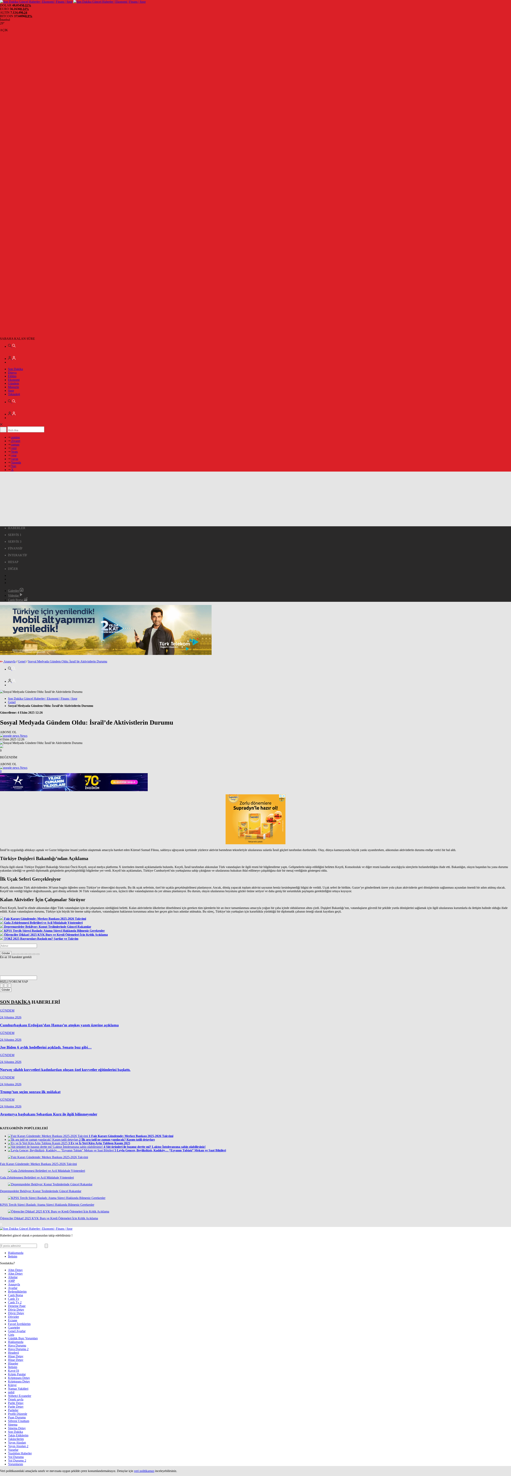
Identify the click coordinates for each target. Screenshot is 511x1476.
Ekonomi (14, 379)
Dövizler (13, 1316)
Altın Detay (15, 1270)
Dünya (12, 372)
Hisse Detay (15, 1356)
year (13, 455)
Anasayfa (10, 661)
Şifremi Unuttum (18, 1421)
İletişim (12, 1256)
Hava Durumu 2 (18, 1349)
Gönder (6, 953)
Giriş (11, 1334)
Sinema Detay (17, 1428)
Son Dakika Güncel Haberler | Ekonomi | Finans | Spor (42, 698)
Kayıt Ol (13, 1370)
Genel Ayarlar (17, 1331)
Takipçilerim (16, 1439)
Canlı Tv (13, 1298)
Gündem (13, 383)
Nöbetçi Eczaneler (19, 1396)
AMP (11, 1280)
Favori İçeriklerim (19, 1324)
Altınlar (13, 1277)
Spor (11, 390)
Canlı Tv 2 (15, 1302)
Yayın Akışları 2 (18, 1446)
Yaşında (15, 462)
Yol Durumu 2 (17, 1460)
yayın (14, 459)
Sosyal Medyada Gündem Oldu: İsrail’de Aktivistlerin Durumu (67, 661)
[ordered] (26, 954)
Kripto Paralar (17, 1374)
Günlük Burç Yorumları (23, 1338)
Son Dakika (15, 369)
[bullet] (30, 954)
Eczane (12, 1320)
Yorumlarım (15, 1464)
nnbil (11, 1392)
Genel (22, 661)
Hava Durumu (17, 1345)
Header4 (13, 1352)
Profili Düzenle (17, 1413)
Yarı (13, 466)
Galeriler (14, 590)
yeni (13, 448)
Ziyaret (15, 441)
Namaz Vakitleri (18, 1388)
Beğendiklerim (17, 1291)
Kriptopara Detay (19, 1378)
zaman (14, 444)
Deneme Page (17, 1306)
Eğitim (12, 376)
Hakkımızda (15, 1253)
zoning (15, 437)
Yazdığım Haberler (20, 1453)
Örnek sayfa (15, 1399)
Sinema (12, 1424)
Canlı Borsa (16, 600)
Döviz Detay (16, 1309)
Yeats (14, 451)
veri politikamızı (144, 1471)
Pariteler (13, 1410)
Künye (12, 1385)
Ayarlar (12, 1288)
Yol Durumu (16, 1457)
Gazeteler (14, 1327)
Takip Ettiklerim (18, 1435)
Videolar (14, 595)
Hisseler (13, 1363)
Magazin (13, 387)
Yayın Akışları (17, 1442)
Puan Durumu (17, 1417)
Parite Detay (16, 1403)
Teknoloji (14, 394)
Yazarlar (13, 1449)
